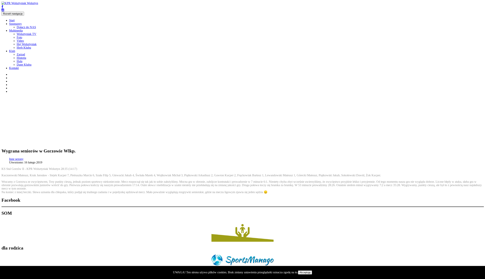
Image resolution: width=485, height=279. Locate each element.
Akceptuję (305, 272)
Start (12, 20)
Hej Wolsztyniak (27, 44)
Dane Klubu (24, 64)
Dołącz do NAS (26, 27)
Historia (21, 57)
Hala (19, 61)
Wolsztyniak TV (26, 34)
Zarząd (21, 54)
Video (20, 40)
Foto (19, 37)
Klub (12, 51)
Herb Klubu (24, 47)
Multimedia (16, 30)
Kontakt (14, 68)
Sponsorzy (15, 23)
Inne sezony (16, 159)
